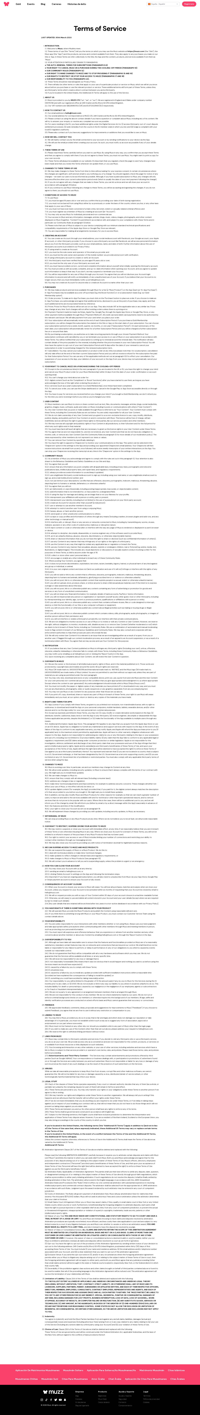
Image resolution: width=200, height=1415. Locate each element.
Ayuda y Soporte (125, 1396)
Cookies (146, 1402)
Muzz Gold (102, 1399)
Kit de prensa (80, 1402)
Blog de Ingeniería (82, 1405)
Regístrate (189, 4)
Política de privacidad (151, 1399)
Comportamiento (125, 1405)
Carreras (78, 1399)
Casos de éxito (103, 1402)
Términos (146, 1396)
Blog (77, 1396)
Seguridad (123, 1399)
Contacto (122, 1402)
